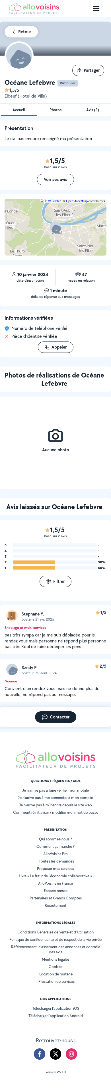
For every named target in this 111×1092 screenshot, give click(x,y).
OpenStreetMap (77, 201)
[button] (55, 227)
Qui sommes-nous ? (55, 839)
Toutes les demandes (56, 861)
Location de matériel (56, 974)
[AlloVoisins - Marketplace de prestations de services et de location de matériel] (34, 12)
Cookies (55, 966)
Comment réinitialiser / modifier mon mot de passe (55, 812)
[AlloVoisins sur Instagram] (71, 1054)
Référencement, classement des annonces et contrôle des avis (55, 949)
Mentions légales (55, 959)
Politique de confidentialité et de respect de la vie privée (55, 939)
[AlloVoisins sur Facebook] (39, 1054)
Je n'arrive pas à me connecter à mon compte (55, 797)
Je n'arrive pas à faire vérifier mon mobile (55, 790)
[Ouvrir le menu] (96, 8)
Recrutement (55, 905)
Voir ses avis (55, 179)
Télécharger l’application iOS (55, 1008)
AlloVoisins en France (55, 883)
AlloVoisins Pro (55, 853)
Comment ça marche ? (55, 846)
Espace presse (55, 890)
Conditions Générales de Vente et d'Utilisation (55, 932)
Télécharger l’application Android (55, 1015)
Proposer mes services (55, 868)
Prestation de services (56, 981)
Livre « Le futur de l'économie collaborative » (55, 875)
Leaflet (56, 201)
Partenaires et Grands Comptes (56, 898)
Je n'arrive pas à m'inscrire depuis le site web (55, 805)
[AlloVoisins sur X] (55, 1054)
